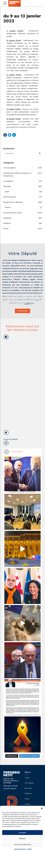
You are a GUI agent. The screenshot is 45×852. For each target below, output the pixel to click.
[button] (42, 808)
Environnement (9, 197)
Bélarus (8, 207)
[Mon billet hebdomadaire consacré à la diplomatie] (22, 697)
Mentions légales (20, 849)
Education (7, 186)
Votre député (29, 783)
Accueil (27, 778)
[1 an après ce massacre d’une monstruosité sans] (22, 734)
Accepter (22, 833)
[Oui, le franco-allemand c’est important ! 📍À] (22, 475)
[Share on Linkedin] (14, 135)
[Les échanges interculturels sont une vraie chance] (22, 512)
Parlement (7, 218)
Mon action (28, 788)
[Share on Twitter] (9, 135)
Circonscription (9, 168)
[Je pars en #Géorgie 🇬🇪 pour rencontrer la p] (22, 623)
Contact (29, 849)
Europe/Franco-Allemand (13, 202)
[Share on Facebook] (5, 135)
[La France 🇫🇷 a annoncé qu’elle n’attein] (22, 660)
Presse (6, 228)
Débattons (28, 793)
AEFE (7, 192)
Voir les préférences (22, 844)
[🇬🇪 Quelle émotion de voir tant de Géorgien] (22, 549)
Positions (7, 223)
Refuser (22, 839)
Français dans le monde (12, 213)
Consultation (8, 181)
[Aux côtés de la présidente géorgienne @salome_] (22, 586)
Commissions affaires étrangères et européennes (17, 174)
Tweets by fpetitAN (10, 439)
